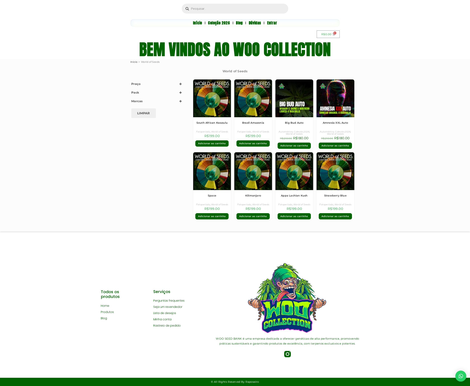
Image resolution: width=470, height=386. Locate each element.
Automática (286, 131)
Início (133, 61)
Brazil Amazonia (253, 122)
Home (105, 306)
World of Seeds (219, 131)
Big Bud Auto (294, 122)
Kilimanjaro (253, 195)
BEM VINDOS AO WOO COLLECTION (235, 49)
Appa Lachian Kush (294, 195)
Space (212, 195)
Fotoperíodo (203, 131)
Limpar (143, 113)
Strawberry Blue (335, 195)
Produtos (107, 312)
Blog (104, 318)
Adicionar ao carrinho (212, 143)
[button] (460, 376)
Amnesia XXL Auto (335, 122)
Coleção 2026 (301, 131)
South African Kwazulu (212, 122)
